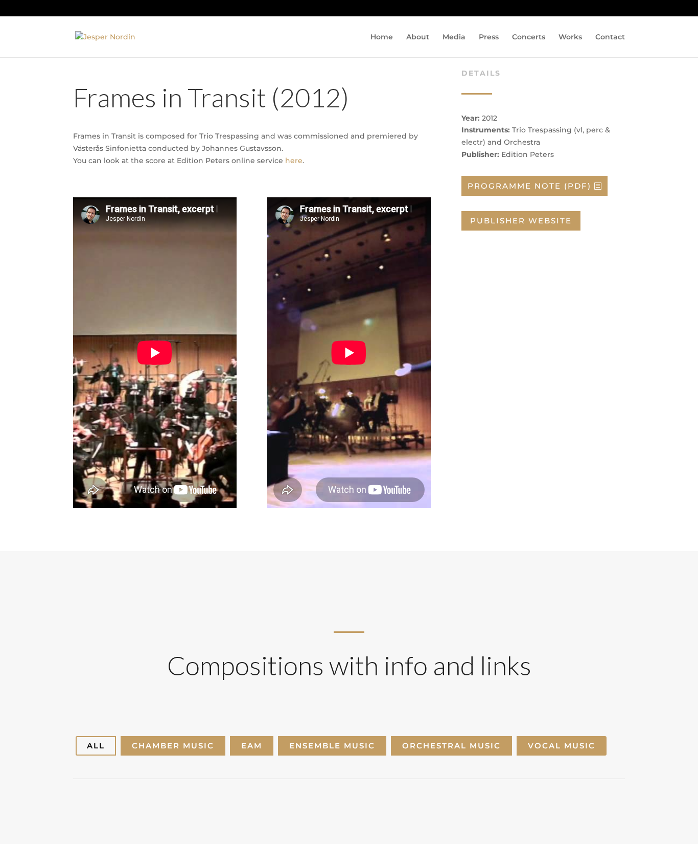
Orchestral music (451, 745)
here (294, 160)
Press (489, 37)
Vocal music (561, 745)
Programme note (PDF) (529, 186)
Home (381, 37)
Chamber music (173, 745)
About (417, 37)
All (96, 745)
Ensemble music (332, 745)
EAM (251, 745)
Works (570, 37)
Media (454, 37)
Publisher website (521, 220)
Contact (610, 37)
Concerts (528, 37)
